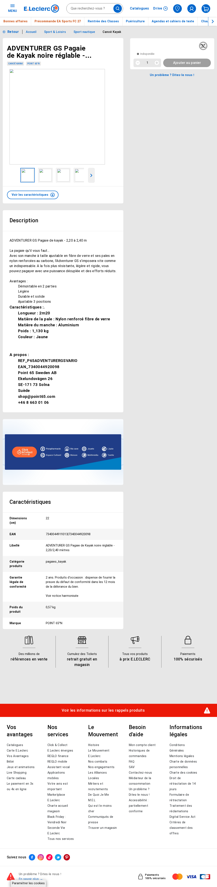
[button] (32, 195)
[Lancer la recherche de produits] (117, 8)
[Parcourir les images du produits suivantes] (91, 175)
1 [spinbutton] (147, 62)
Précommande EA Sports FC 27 (58, 21)
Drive (157, 8)
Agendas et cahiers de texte (173, 21)
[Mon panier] (206, 8)
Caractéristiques (30, 502)
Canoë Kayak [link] (15, 63)
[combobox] (94, 8)
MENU (12, 11)
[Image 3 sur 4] (63, 175)
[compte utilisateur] (191, 8)
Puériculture (135, 21)
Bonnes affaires (15, 21)
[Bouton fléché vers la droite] (212, 21)
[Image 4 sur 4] (81, 175)
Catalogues (139, 8)
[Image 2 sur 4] (45, 175)
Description (24, 220)
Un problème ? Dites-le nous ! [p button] (172, 74)
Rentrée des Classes (103, 21)
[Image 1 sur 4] (27, 175)
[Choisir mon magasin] (177, 8)
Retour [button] (13, 32)
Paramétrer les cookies (28, 883)
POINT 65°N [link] (33, 63)
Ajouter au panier (187, 63)
